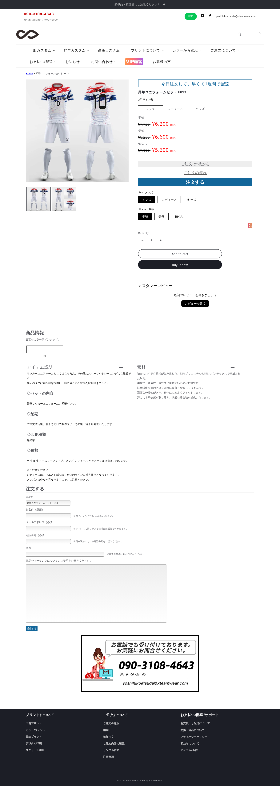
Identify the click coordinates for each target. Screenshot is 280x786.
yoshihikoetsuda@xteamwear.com (236, 16)
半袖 (145, 216)
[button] (239, 34)
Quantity (143, 233)
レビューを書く (195, 303)
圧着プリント (34, 723)
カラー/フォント (36, 730)
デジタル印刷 (34, 743)
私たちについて (190, 743)
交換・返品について (193, 730)
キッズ (200, 109)
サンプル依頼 (111, 750)
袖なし (179, 216)
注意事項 (108, 756)
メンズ (150, 109)
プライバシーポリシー (194, 736)
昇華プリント (34, 736)
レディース (175, 109)
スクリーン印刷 (35, 750)
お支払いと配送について (195, 723)
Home (29, 73)
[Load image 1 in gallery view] (38, 199)
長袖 (161, 216)
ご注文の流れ (195, 172)
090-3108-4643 (39, 14)
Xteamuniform (133, 780)
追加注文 (108, 736)
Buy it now (180, 265)
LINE (190, 16)
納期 (106, 730)
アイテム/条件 (189, 750)
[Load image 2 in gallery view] (64, 199)
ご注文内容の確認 (114, 743)
